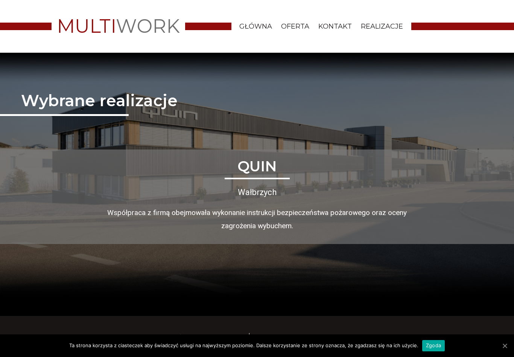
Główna (255, 26)
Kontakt (335, 26)
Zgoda (433, 345)
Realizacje (382, 26)
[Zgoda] (504, 345)
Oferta (295, 26)
